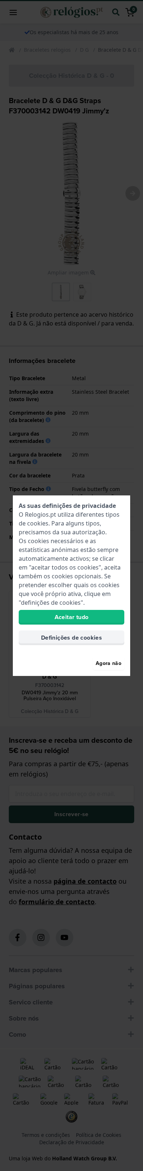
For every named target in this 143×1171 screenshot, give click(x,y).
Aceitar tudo (72, 617)
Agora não (108, 663)
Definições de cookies (71, 637)
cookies (37, 523)
